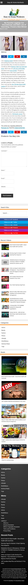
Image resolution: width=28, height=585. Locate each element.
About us (5, 523)
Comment (4, 151)
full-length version (17, 114)
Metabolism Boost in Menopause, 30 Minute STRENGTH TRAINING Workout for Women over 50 (13, 550)
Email (3, 178)
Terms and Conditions (9, 529)
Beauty (3, 330)
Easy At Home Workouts (15, 2)
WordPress (11, 580)
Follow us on (11, 219)
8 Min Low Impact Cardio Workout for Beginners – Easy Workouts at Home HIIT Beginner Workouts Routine (12, 556)
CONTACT (4, 521)
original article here (19, 127)
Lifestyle (3, 338)
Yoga (2, 346)
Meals (2, 518)
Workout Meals (5, 343)
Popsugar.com (5, 127)
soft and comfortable (19, 68)
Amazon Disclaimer (8, 525)
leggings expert (9, 60)
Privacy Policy (7, 530)
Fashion (3, 333)
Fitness (3, 335)
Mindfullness (4, 341)
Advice (3, 52)
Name (3, 170)
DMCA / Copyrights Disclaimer (11, 526)
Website (3, 186)
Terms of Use (15, 577)
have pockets (13, 70)
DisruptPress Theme (20, 580)
